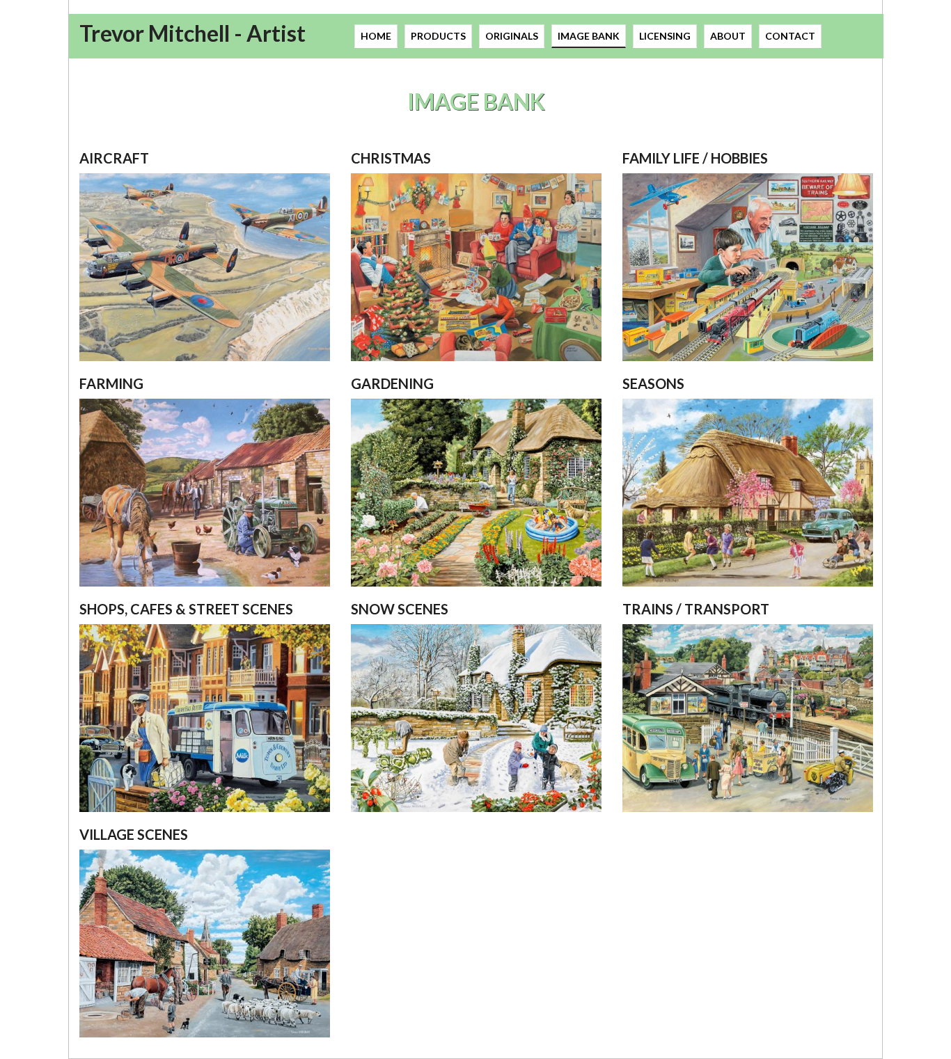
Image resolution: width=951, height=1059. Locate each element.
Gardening (392, 383)
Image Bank (589, 36)
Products (438, 36)
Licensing (665, 36)
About (728, 36)
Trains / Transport (695, 608)
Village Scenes (133, 834)
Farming (111, 383)
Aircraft (114, 158)
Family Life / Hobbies (695, 158)
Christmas (391, 158)
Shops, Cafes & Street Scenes (186, 608)
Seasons (653, 383)
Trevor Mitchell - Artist (192, 33)
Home (376, 36)
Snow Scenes (399, 608)
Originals (511, 36)
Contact (790, 36)
